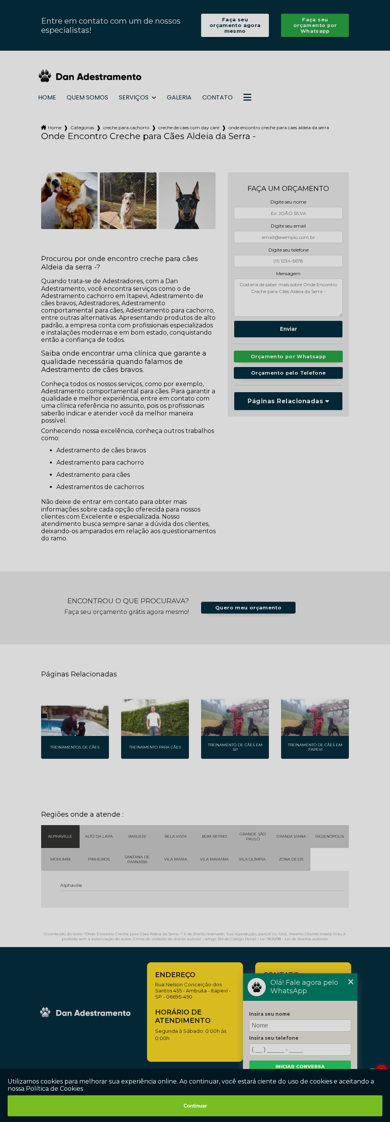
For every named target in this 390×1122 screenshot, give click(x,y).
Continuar (195, 1106)
